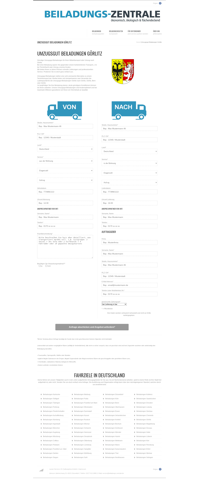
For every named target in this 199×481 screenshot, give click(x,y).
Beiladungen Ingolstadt (51, 424)
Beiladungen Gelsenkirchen (115, 415)
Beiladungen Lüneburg (82, 445)
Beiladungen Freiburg (51, 407)
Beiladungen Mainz (112, 445)
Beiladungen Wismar (82, 424)
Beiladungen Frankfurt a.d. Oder (55, 449)
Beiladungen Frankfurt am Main (85, 403)
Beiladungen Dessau (144, 428)
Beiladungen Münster (113, 432)
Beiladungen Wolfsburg (83, 453)
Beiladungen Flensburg (145, 445)
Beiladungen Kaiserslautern (115, 449)
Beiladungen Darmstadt (83, 411)
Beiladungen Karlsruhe (51, 394)
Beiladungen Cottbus (51, 441)
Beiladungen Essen (112, 411)
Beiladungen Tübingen (51, 403)
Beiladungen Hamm (112, 436)
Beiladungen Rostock (82, 420)
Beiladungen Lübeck (144, 436)
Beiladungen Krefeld (112, 420)
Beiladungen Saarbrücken (146, 399)
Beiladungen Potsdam (51, 445)
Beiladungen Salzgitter (82, 449)
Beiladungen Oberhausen (114, 407)
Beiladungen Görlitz (143, 420)
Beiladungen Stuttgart (51, 399)
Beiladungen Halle (143, 432)
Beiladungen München (51, 428)
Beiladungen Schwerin (82, 428)
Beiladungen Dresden (144, 403)
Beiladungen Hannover (82, 432)
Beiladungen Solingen (144, 457)
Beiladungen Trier (112, 453)
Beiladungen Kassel (81, 415)
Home (138, 42)
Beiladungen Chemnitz (144, 415)
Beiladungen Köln (112, 399)
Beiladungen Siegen (50, 457)
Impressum (82, 469)
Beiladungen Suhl (80, 457)
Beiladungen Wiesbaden (83, 407)
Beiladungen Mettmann (114, 441)
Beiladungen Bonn (112, 403)
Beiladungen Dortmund (114, 428)
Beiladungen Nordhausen (114, 457)
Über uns (157, 32)
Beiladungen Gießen (50, 453)
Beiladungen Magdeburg (145, 424)
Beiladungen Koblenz (144, 394)
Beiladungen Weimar (144, 453)
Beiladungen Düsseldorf (114, 394)
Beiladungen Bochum (113, 424)
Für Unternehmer (138, 32)
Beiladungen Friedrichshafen (53, 411)
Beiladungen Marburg (82, 394)
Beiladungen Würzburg (51, 436)
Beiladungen (98, 32)
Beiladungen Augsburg (51, 432)
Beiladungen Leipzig (144, 407)
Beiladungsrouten (116, 32)
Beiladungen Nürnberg (51, 420)
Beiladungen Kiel (142, 441)
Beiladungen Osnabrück (83, 436)
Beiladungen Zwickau (144, 411)
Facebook (160, 3)
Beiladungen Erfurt (143, 449)
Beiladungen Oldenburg (83, 441)
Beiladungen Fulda (81, 399)
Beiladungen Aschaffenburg (53, 415)
